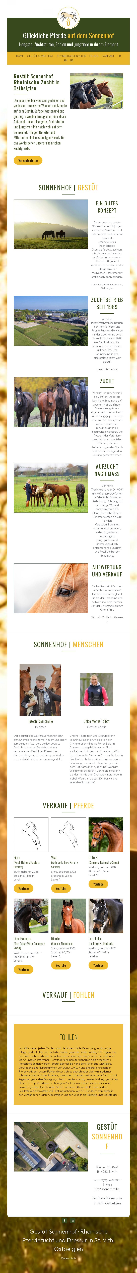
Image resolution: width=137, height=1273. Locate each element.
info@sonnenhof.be (107, 1189)
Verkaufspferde (28, 160)
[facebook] (64, 1220)
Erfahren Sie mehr (35, 1248)
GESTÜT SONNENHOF (40, 56)
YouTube (23, 888)
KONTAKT (108, 56)
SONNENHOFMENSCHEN (71, 56)
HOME (20, 56)
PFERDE (94, 56)
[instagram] (72, 1220)
